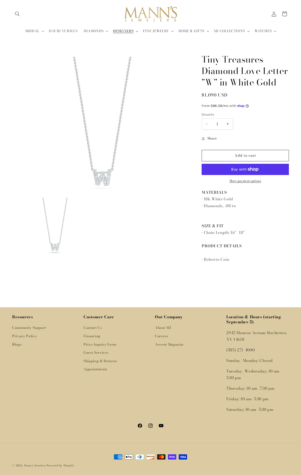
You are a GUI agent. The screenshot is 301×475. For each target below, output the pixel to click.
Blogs (17, 344)
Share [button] (212, 138)
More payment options (245, 181)
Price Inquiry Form (100, 344)
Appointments (95, 369)
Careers (161, 336)
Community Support (29, 327)
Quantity (208, 114)
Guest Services (96, 352)
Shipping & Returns (100, 360)
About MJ (163, 327)
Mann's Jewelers (35, 465)
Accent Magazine (169, 344)
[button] (17, 14)
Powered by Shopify (60, 465)
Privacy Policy (24, 336)
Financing (92, 336)
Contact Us (93, 327)
